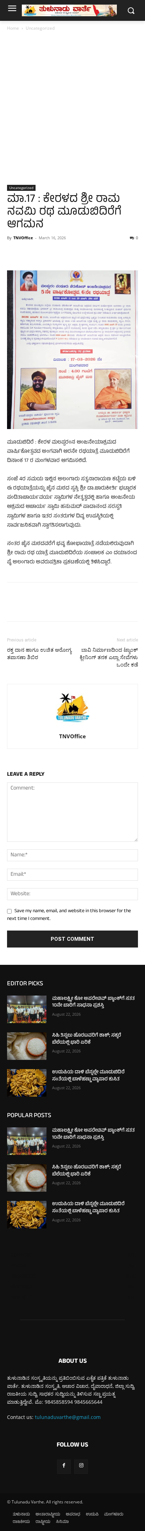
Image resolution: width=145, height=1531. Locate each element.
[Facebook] (14, 254)
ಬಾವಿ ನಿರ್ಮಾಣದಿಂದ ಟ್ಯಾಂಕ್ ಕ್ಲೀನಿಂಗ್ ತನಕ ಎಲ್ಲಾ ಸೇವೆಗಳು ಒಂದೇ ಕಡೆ (109, 657)
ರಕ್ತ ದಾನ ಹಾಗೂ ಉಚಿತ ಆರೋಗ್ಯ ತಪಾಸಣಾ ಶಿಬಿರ (39, 654)
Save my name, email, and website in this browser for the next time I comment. (69, 915)
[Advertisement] (72, 108)
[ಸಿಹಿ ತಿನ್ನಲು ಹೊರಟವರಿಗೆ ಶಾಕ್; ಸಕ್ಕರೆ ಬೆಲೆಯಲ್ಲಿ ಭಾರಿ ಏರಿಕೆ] (26, 1046)
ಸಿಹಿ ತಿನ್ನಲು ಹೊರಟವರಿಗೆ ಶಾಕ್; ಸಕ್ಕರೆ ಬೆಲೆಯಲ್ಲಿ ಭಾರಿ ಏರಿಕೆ (86, 1039)
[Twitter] (30, 254)
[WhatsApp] (63, 254)
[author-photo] (72, 726)
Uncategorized (40, 28)
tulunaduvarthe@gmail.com (68, 1417)
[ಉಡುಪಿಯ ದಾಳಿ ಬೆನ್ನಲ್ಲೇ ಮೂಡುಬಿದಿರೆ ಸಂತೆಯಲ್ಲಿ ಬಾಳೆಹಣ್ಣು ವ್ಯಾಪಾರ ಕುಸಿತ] (26, 1083)
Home (13, 28)
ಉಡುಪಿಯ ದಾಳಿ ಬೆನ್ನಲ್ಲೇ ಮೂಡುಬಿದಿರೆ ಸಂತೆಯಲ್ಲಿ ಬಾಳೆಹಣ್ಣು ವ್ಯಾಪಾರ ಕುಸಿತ (88, 1076)
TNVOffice (23, 237)
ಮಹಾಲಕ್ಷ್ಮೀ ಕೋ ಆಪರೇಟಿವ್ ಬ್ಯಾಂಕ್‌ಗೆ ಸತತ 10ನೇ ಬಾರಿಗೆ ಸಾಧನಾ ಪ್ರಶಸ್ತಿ (93, 1002)
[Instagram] (81, 1466)
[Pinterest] (46, 254)
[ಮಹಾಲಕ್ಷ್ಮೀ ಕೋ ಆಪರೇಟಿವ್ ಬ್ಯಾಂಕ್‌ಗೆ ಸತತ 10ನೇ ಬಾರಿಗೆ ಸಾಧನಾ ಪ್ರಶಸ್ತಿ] (26, 1009)
